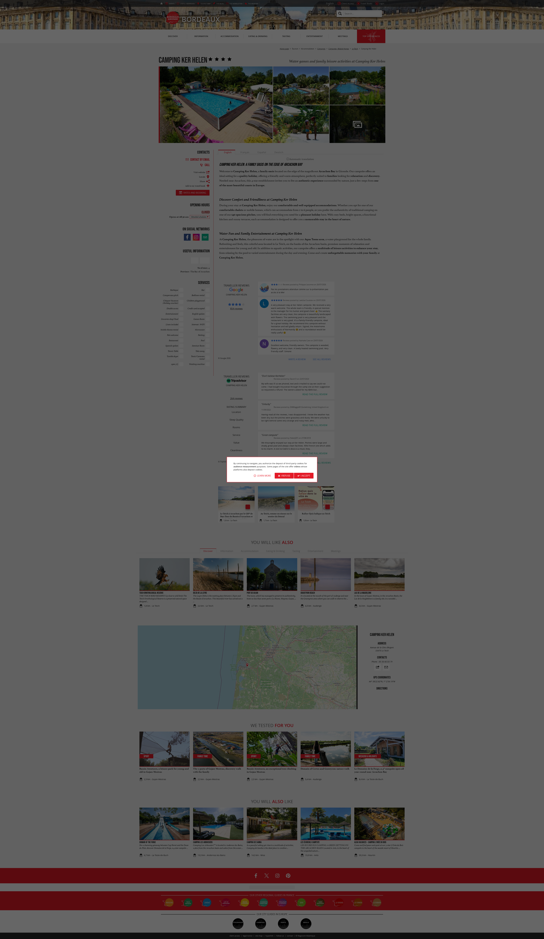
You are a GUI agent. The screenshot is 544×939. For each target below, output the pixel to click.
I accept (305, 475)
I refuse (285, 475)
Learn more (264, 475)
